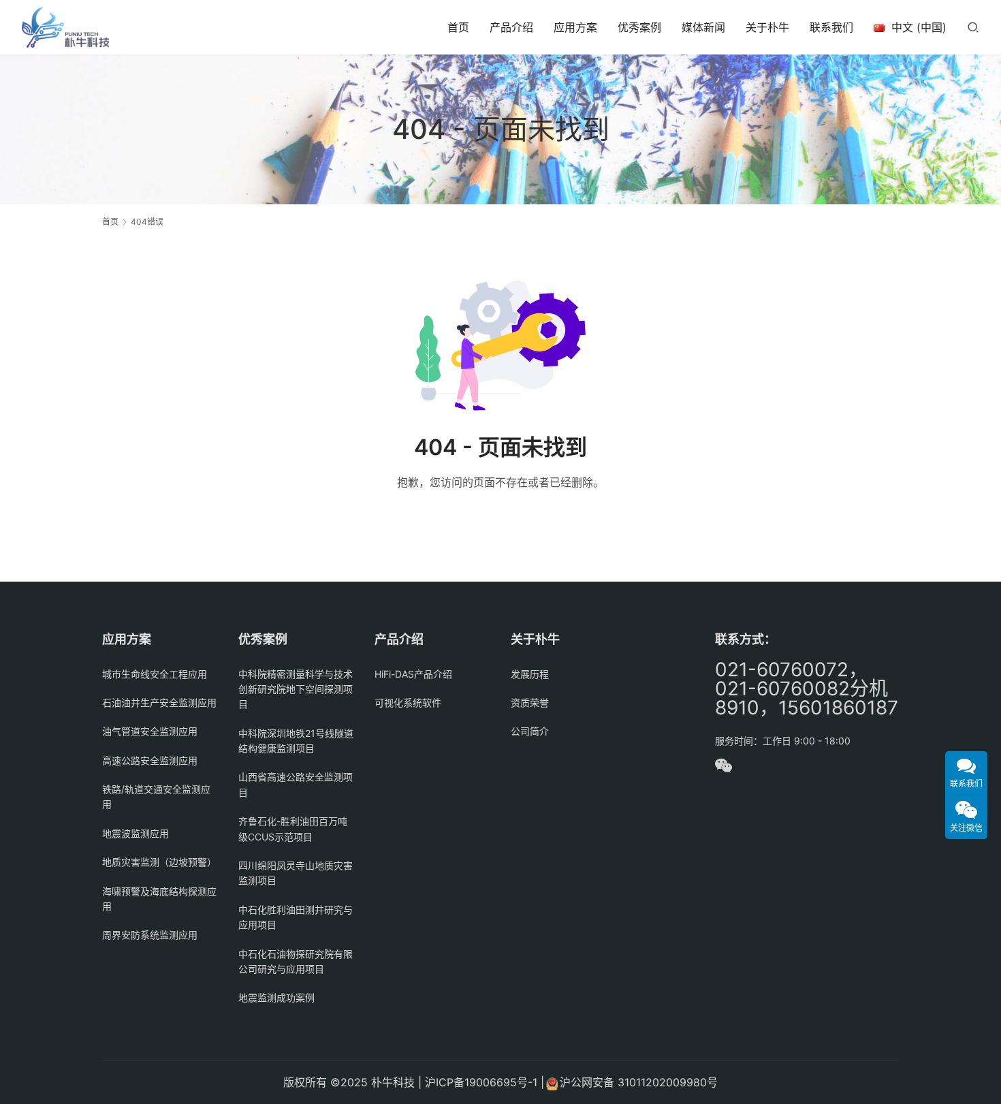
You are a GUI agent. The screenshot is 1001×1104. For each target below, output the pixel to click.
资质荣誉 (530, 702)
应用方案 (575, 27)
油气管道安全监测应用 (149, 731)
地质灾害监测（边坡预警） (159, 862)
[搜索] (973, 27)
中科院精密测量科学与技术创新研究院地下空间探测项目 (295, 689)
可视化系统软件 (408, 702)
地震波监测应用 (135, 833)
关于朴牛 (767, 27)
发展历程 (530, 674)
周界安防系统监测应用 (149, 935)
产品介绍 (511, 27)
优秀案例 (639, 27)
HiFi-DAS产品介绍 (413, 674)
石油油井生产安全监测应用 (159, 702)
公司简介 (530, 731)
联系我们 (831, 27)
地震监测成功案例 (276, 997)
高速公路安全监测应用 (149, 760)
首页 (458, 27)
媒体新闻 (703, 27)
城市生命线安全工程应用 (154, 674)
